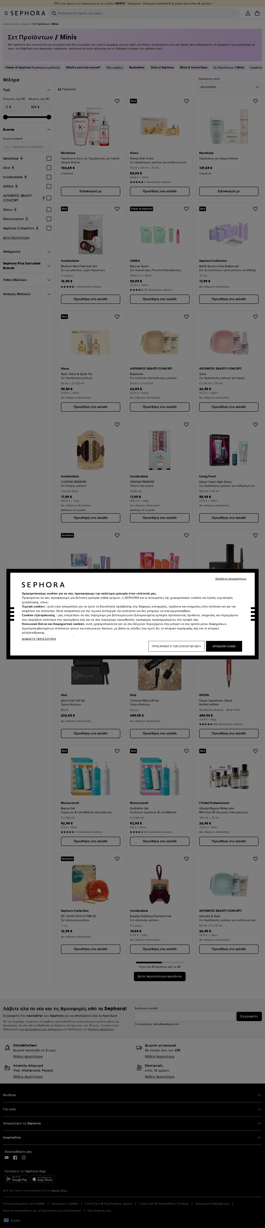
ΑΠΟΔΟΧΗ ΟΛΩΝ (224, 646)
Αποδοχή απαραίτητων (231, 578)
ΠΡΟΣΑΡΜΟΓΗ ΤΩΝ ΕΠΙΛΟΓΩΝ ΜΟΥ (176, 646)
